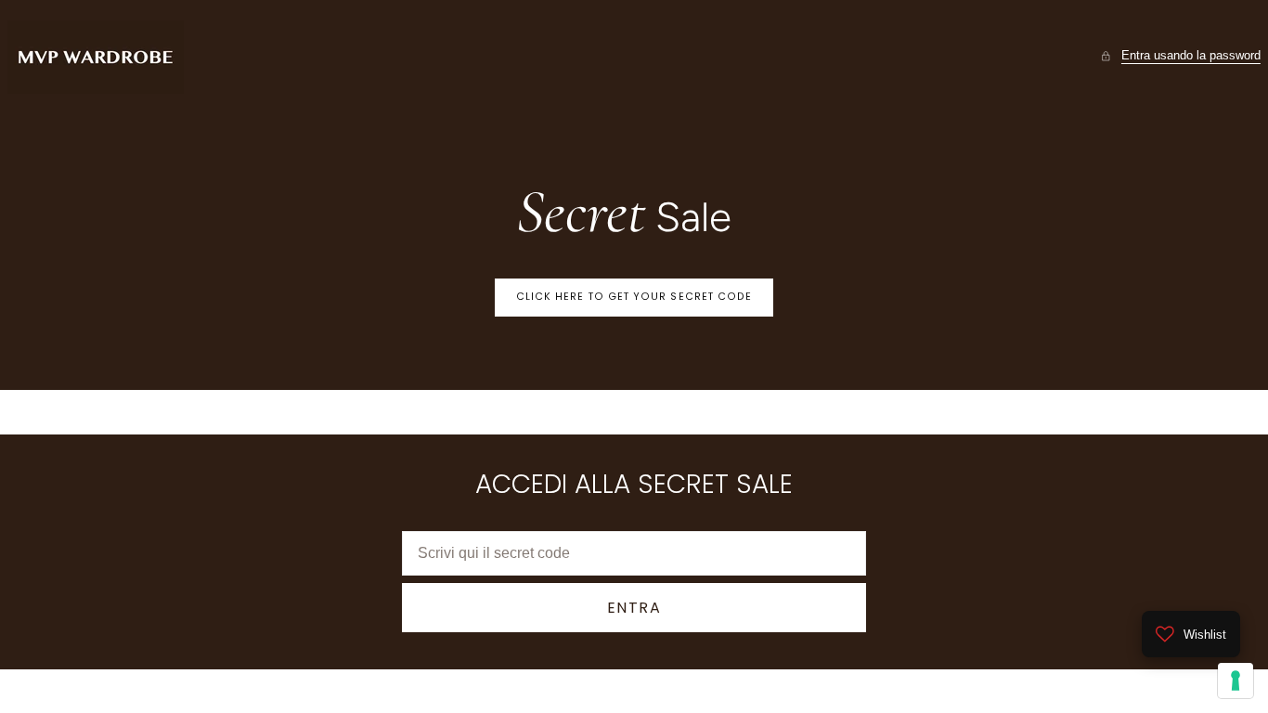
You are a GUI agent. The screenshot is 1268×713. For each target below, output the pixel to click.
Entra (634, 607)
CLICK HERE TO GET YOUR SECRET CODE (634, 297)
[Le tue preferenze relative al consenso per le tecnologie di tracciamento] (1235, 680)
